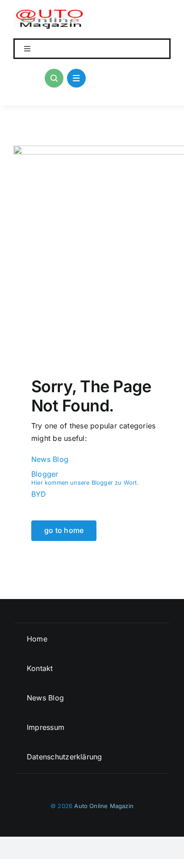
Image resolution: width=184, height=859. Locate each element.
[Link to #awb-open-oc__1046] (54, 78)
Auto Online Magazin (104, 805)
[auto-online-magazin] (51, 12)
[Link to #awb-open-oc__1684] (76, 78)
